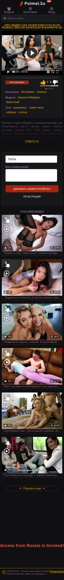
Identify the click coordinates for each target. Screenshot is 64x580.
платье (23, 112)
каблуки (11, 112)
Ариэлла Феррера (29, 97)
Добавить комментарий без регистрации (32, 190)
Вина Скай (12, 101)
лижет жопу (37, 107)
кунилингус (20, 107)
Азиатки (41, 91)
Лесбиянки (27, 91)
